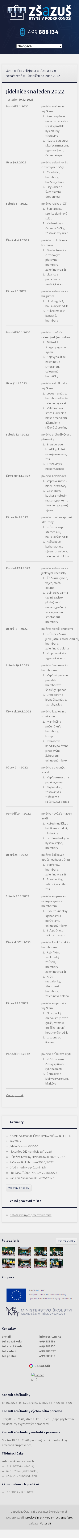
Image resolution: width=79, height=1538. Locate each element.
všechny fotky (66, 1241)
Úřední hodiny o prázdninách (28, 1167)
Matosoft (45, 1523)
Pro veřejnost (26, 71)
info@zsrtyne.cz (50, 1336)
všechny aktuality (18, 1187)
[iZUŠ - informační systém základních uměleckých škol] (39, 1378)
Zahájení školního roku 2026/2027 (32, 1178)
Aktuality (47, 71)
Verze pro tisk (15, 1095)
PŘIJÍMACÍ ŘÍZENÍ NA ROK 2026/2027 (33, 1173)
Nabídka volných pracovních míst (30, 1215)
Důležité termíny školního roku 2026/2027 (37, 1157)
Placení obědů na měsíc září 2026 (31, 1151)
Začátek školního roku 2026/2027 (32, 1162)
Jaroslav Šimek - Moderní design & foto (48, 1517)
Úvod (9, 71)
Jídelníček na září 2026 (24, 1146)
